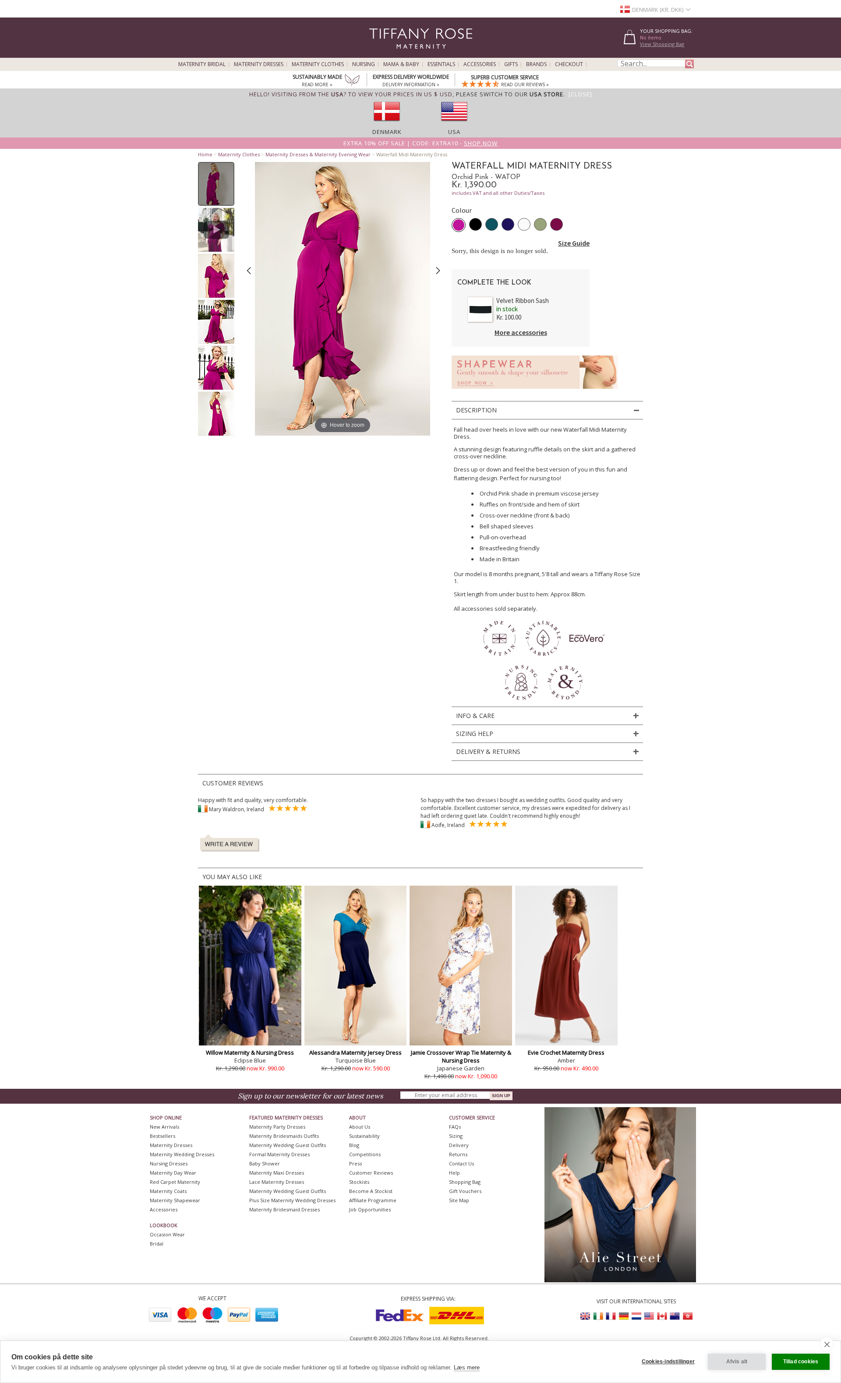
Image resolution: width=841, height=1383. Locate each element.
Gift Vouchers (465, 1191)
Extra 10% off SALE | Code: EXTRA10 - (420, 143)
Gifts (511, 64)
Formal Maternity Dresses (279, 1154)
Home (205, 154)
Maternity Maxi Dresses (276, 1172)
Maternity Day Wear (173, 1172)
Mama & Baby (401, 64)
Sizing (456, 1136)
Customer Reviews (371, 1172)
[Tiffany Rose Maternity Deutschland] (624, 1316)
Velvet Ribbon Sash (522, 300)
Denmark (387, 132)
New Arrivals (164, 1126)
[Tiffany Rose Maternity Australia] (674, 1316)
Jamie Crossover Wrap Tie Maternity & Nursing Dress (461, 1056)
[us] (454, 124)
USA (454, 132)
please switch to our (509, 94)
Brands (536, 64)
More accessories (521, 332)
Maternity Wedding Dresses (182, 1154)
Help (454, 1172)
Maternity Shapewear (175, 1200)
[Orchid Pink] (458, 225)
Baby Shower (264, 1163)
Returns (458, 1154)
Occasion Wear (167, 1234)
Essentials (441, 64)
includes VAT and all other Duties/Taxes (498, 193)
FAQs (455, 1126)
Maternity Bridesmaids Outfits (284, 1136)
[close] (827, 1344)
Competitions (365, 1154)
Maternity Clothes (318, 64)
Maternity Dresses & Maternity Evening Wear (318, 154)
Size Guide (574, 243)
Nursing (363, 64)
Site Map (459, 1200)
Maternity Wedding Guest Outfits (287, 1145)
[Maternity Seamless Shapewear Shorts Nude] (535, 391)
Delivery (459, 1145)
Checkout (569, 64)
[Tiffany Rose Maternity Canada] (662, 1316)
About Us (359, 1126)
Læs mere (467, 1367)
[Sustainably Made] (352, 81)
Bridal (156, 1243)
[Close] (580, 94)
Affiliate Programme (372, 1200)
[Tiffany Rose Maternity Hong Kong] (687, 1316)
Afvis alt (737, 1361)
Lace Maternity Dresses (276, 1182)
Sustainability (364, 1136)
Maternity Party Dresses (277, 1126)
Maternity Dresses (258, 64)
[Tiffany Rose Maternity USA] (649, 1316)
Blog (354, 1145)
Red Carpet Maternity (175, 1182)
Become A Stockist (370, 1191)
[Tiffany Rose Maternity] (381, 54)
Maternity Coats (168, 1191)
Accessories (479, 64)
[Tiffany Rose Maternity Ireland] (598, 1316)
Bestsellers (162, 1136)
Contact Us (461, 1163)
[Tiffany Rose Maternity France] (611, 1316)
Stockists (359, 1182)
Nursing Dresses (168, 1163)
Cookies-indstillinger (668, 1361)
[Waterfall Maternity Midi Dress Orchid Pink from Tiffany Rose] (216, 184)
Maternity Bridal (202, 64)
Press (355, 1163)
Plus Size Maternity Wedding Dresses (292, 1200)
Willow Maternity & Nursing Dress (250, 1052)
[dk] (387, 124)
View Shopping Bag (662, 44)
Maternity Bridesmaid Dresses (284, 1209)
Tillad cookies (801, 1361)
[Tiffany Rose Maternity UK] (586, 1316)
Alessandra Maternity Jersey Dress (355, 1052)
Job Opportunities (370, 1209)
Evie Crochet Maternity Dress (566, 1052)
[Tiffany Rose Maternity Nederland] (636, 1316)
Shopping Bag (465, 1182)
